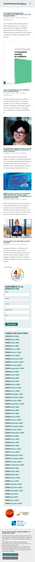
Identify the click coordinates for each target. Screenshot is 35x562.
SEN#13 (14, 465)
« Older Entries (7, 267)
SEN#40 (12, 378)
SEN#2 (12, 500)
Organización (8, 309)
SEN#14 (13, 462)
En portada (23, 153)
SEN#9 (12, 478)
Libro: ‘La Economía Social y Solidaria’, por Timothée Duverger (16, 90)
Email (7, 292)
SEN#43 (14, 368)
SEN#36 (12, 391)
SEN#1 (13, 503)
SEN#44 (13, 365)
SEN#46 (14, 359)
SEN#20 (12, 442)
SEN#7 (13, 484)
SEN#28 (12, 417)
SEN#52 (12, 339)
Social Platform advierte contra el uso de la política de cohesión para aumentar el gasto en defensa (17, 150)
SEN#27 (13, 420)
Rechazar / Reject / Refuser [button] (10, 558)
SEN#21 (12, 439)
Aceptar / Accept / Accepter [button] (10, 554)
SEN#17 (12, 452)
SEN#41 (12, 375)
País (6, 315)
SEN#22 (12, 436)
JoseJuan (7, 17)
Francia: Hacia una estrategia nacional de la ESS (16, 241)
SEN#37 (13, 388)
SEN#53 (12, 336)
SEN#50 (12, 346)
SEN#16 (14, 455)
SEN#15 (14, 458)
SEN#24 (13, 430)
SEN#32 (14, 404)
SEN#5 (14, 491)
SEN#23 (14, 433)
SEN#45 (14, 362)
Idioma (7, 298)
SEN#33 (13, 401)
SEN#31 (12, 407)
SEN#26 (14, 423)
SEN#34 (14, 397)
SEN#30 (12, 410)
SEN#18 (13, 449)
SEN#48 (13, 352)
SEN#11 (12, 471)
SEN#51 (12, 343)
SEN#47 (12, 355)
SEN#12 (12, 468)
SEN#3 (11, 497)
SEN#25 (14, 426)
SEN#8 (12, 481)
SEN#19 (12, 446)
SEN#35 (14, 394)
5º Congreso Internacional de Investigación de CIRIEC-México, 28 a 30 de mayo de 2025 (17, 14)
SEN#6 (13, 487)
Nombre (7, 304)
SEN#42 (12, 372)
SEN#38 (12, 384)
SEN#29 (12, 413)
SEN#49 (12, 349)
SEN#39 (12, 381)
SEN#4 (11, 494)
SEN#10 (12, 475)
